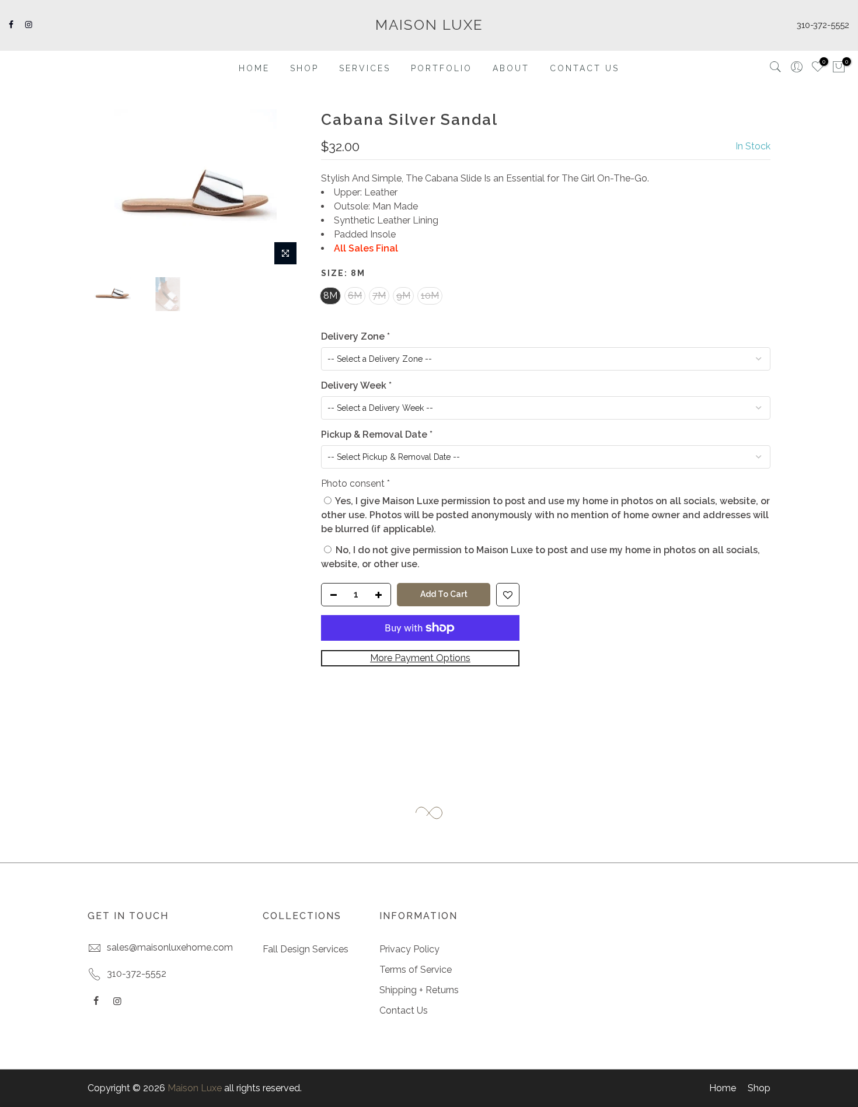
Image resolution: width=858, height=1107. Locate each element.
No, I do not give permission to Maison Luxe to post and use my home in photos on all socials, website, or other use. (540, 557)
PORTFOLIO (441, 68)
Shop (759, 1088)
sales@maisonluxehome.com (170, 947)
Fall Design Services (305, 949)
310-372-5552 (823, 25)
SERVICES (364, 68)
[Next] (283, 190)
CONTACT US (584, 68)
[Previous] (108, 190)
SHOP (304, 68)
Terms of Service (415, 969)
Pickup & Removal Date (377, 434)
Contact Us (403, 1010)
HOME (254, 68)
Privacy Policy (409, 949)
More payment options (420, 657)
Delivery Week (356, 385)
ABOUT (511, 68)
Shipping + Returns (419, 990)
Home (722, 1088)
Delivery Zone (355, 336)
